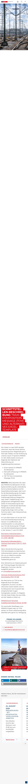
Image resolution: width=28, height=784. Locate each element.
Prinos (17, 443)
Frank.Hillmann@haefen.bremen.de (15, 629)
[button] (5, 680)
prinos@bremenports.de (11, 571)
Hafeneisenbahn (7, 443)
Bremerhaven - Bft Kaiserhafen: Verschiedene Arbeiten (12, 714)
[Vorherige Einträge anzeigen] (3, 743)
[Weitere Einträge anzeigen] (25, 743)
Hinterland (6, 437)
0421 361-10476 (9, 627)
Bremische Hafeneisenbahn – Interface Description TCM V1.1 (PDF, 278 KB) (13, 543)
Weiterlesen (10, 739)
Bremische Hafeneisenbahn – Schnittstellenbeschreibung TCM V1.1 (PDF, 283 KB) (12, 536)
